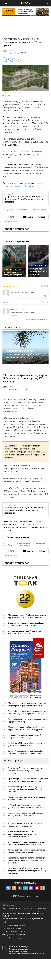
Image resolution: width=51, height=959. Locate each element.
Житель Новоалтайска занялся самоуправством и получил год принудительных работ (22, 834)
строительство (39, 210)
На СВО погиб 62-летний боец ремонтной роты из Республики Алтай (26, 744)
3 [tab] (23, 368)
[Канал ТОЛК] (42, 217)
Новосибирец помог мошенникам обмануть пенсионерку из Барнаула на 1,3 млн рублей (28, 712)
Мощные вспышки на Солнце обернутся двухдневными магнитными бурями (26, 728)
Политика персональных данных (20, 947)
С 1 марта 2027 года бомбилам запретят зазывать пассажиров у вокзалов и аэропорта (25, 770)
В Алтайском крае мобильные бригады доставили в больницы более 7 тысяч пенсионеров (25, 789)
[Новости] (27, 217)
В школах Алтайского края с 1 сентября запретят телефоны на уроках (25, 736)
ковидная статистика (7, 545)
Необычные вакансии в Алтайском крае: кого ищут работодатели (26, 632)
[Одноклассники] (18, 59)
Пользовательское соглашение (20, 949)
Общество (12, 389)
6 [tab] (35, 368)
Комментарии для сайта (37, 319)
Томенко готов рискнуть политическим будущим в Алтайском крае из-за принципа (24, 510)
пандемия (40, 544)
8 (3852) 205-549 (12, 935)
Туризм (11, 53)
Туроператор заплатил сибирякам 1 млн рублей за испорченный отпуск (23, 354)
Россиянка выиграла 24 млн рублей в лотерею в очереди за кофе (25, 824)
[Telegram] (6, 59)
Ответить (13, 315)
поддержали (30, 524)
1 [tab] (16, 368)
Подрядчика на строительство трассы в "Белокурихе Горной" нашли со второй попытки (24, 199)
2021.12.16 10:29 (20, 310)
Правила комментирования (18, 951)
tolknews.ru (13, 905)
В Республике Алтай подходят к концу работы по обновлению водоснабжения (26, 806)
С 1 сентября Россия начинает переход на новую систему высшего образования (26, 843)
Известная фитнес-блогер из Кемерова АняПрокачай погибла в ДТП (25, 814)
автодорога (7, 210)
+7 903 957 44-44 (12, 925)
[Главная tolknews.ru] (25, 3)
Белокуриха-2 (23, 210)
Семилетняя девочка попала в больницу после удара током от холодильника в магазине (26, 860)
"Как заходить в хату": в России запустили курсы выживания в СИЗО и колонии (27, 616)
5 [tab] (31, 368)
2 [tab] (20, 368)
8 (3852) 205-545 (12, 931)
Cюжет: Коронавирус (18, 537)
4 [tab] (27, 368)
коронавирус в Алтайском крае (23, 545)
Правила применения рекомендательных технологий (27, 953)
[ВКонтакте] (12, 59)
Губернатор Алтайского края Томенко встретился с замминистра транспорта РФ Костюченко (27, 870)
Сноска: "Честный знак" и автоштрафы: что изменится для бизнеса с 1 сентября (27, 752)
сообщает (12, 126)
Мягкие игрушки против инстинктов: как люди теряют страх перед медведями (27, 704)
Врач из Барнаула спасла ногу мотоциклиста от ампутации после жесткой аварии (28, 779)
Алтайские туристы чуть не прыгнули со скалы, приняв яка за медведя (26, 851)
